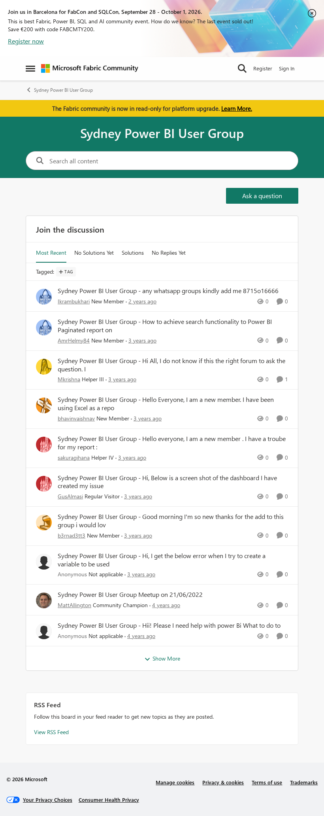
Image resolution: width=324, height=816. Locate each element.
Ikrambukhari (74, 301)
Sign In (286, 68)
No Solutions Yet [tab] (94, 252)
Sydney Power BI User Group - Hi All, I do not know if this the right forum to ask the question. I (171, 365)
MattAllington (74, 605)
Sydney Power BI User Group (63, 90)
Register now (26, 41)
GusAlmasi (70, 496)
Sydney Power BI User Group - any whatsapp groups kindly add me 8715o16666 (168, 291)
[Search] (242, 68)
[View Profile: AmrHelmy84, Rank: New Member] (44, 327)
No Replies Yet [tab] (169, 252)
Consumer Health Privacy (109, 799)
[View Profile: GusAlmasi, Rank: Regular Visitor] (44, 484)
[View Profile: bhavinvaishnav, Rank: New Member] (44, 405)
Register (262, 68)
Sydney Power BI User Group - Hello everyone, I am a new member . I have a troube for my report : (172, 443)
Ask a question (262, 195)
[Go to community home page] (89, 68)
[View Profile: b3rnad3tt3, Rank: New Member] (44, 522)
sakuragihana (74, 457)
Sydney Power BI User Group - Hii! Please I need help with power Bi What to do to (169, 625)
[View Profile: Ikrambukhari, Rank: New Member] (44, 297)
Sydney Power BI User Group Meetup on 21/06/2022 (130, 594)
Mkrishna (69, 379)
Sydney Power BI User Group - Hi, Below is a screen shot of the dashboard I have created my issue (167, 482)
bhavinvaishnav (76, 418)
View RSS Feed (51, 732)
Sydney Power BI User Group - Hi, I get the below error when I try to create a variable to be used (162, 560)
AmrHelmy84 (74, 340)
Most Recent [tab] (51, 252)
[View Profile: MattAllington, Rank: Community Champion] (44, 600)
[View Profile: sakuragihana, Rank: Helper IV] (44, 444)
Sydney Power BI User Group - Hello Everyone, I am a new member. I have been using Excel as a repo (166, 404)
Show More (166, 658)
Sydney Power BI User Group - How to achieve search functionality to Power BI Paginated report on (165, 326)
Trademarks (304, 782)
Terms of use (267, 782)
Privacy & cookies (223, 782)
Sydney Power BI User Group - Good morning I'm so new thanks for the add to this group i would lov (171, 521)
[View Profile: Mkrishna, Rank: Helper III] (44, 367)
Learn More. (236, 108)
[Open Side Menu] (30, 68)
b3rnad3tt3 (71, 535)
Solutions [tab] (133, 252)
